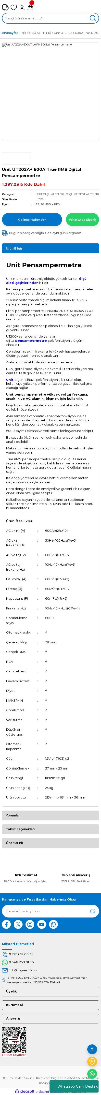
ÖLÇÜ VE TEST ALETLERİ (82, 194)
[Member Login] (22, 7)
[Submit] (93, 911)
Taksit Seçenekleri (20, 829)
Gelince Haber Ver (32, 220)
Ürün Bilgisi (14, 248)
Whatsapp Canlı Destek (77, 1086)
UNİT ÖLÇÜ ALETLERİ (50, 194)
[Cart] (30, 7)
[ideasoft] (25, 1091)
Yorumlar (13, 815)
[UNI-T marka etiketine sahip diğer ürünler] (16, 158)
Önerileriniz (15, 843)
